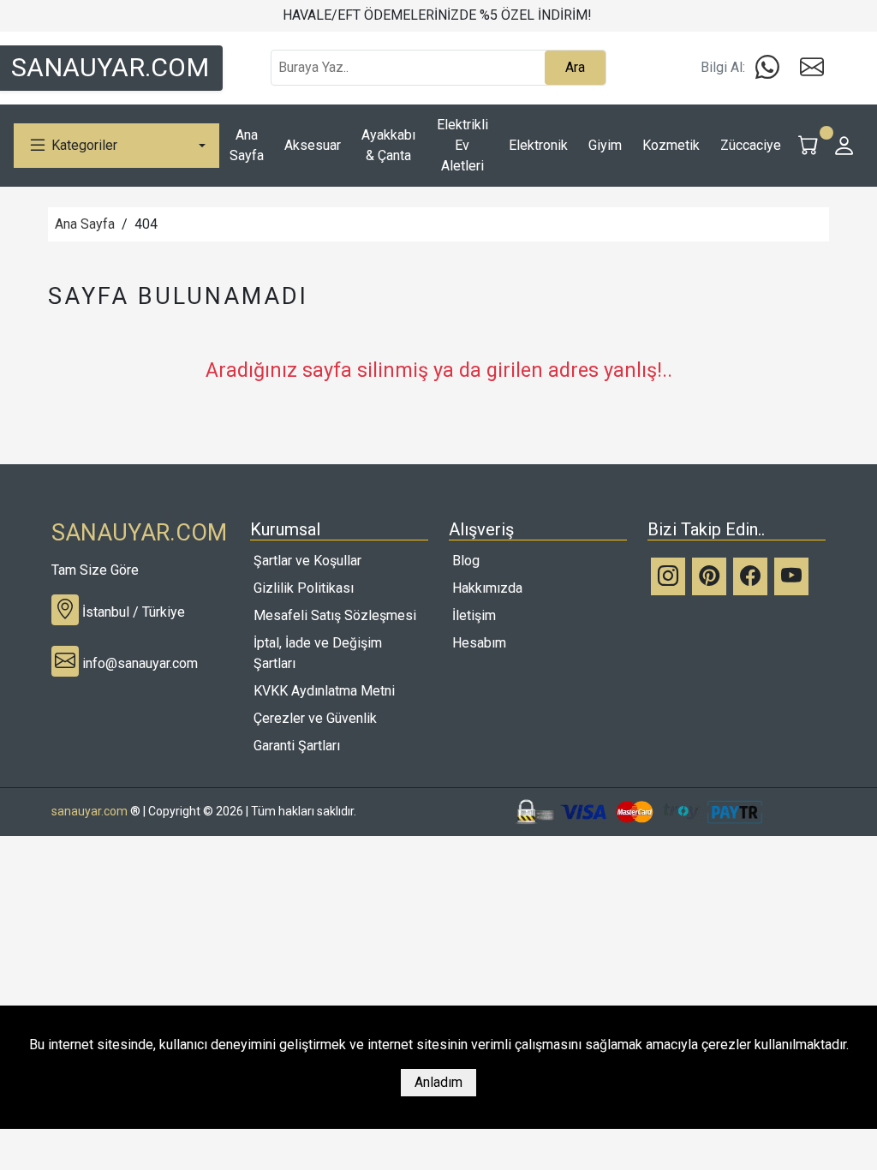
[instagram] (668, 576)
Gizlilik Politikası (304, 588)
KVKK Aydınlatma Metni (324, 691)
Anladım (438, 1082)
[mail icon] (812, 68)
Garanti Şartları (297, 745)
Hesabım (479, 643)
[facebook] (750, 576)
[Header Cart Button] (808, 146)
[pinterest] (709, 576)
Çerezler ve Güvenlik (315, 718)
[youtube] (791, 576)
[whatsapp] (767, 68)
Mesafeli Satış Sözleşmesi (335, 615)
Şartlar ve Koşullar (307, 560)
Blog (466, 560)
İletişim (474, 615)
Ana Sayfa (85, 224)
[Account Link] (844, 146)
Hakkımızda (487, 588)
